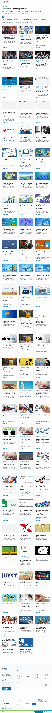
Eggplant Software (24, 16)
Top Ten (32, 22)
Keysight (42, 16)
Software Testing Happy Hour (8, 22)
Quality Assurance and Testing (26, 19)
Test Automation (26, 22)
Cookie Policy (10, 708)
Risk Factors (36, 19)
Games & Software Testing (34, 16)
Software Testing (43, 19)
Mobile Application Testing (7, 19)
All (3, 16)
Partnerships (16, 19)
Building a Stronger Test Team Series (12, 16)
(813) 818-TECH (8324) (21, 711)
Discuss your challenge (6, 689)
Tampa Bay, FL (14, 711)
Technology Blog (18, 22)
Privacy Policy (5, 708)
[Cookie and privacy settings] (44, 712)
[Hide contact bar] (49, 712)
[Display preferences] (47, 712)
